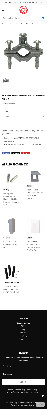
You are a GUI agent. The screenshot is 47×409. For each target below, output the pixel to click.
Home (4, 24)
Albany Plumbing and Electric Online (25, 403)
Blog (23, 329)
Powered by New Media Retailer (22, 405)
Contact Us (23, 339)
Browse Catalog (23, 323)
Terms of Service (13, 392)
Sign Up (23, 382)
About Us (23, 332)
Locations (24, 336)
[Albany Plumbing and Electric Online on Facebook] (43, 396)
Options (5, 111)
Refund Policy (32, 390)
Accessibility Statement (29, 392)
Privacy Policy (20, 390)
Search (10, 390)
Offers (23, 326)
